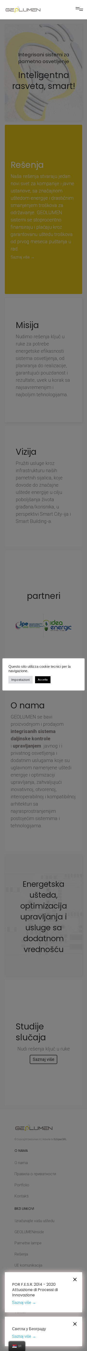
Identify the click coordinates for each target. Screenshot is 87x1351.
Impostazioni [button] (20, 680)
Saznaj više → (24, 1302)
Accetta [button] (43, 679)
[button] (79, 10)
